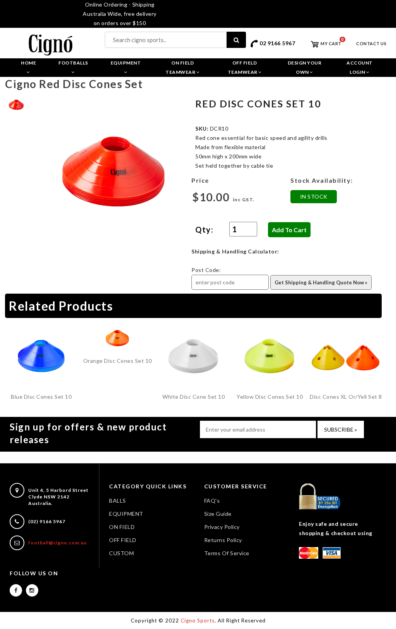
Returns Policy (223, 540)
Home (28, 63)
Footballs (73, 63)
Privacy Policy (222, 527)
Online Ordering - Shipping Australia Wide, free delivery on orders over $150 (120, 13)
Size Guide (218, 513)
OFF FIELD (123, 540)
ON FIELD (122, 527)
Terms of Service (226, 553)
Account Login (359, 67)
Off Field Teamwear (243, 67)
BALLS (117, 500)
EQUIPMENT (126, 513)
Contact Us (371, 43)
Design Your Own (305, 67)
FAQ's (212, 500)
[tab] (16, 103)
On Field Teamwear (181, 67)
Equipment (126, 63)
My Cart (330, 43)
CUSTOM (121, 553)
